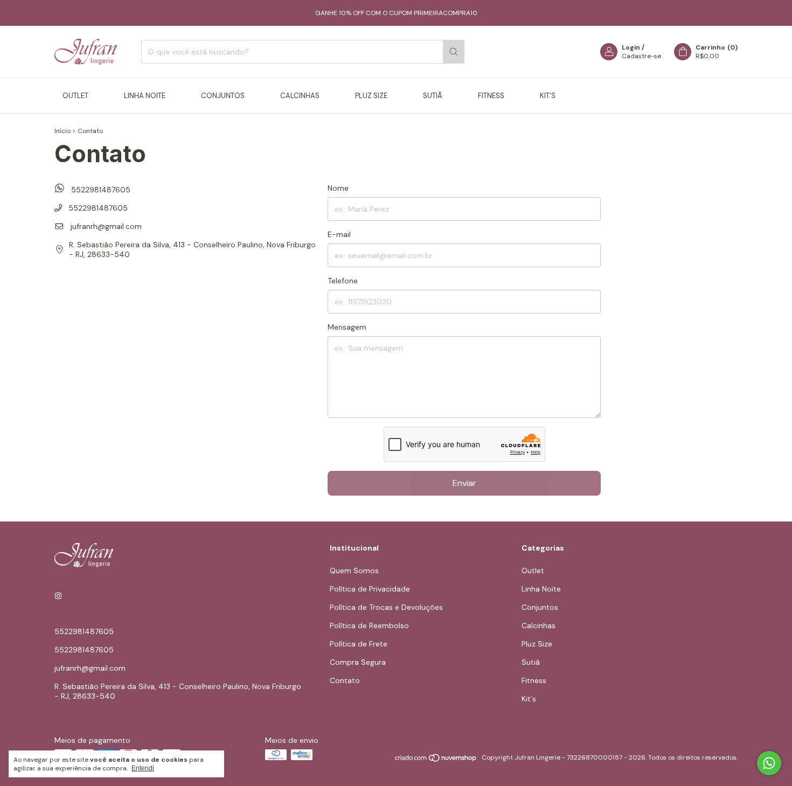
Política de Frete (358, 644)
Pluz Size (371, 95)
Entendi (142, 768)
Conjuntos (223, 95)
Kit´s (547, 95)
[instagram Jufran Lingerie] (58, 596)
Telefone (343, 281)
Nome (338, 188)
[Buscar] (453, 52)
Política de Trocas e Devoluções (386, 607)
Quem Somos (354, 570)
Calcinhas (299, 95)
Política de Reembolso (369, 625)
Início (62, 131)
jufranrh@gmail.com (106, 226)
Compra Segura (358, 662)
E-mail (339, 234)
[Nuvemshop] (436, 760)
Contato (345, 680)
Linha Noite (144, 95)
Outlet (75, 95)
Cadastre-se (641, 56)
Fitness (491, 95)
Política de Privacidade (370, 589)
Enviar (464, 483)
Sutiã (432, 95)
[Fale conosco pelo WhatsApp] (769, 763)
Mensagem (347, 327)
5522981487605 (99, 189)
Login (631, 47)
